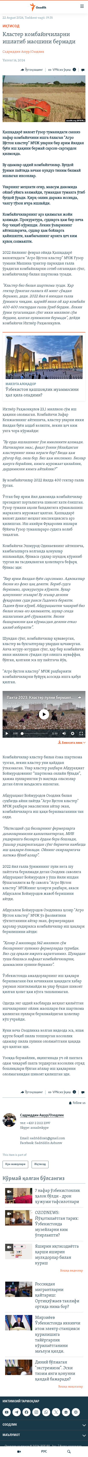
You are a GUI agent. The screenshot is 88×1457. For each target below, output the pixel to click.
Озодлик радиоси (30, 703)
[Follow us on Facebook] (26, 1412)
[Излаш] (69, 1451)
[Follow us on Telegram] (16, 1412)
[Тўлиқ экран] (81, 733)
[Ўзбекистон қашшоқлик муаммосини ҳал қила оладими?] (44, 357)
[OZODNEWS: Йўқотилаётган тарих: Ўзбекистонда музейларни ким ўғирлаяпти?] (18, 1218)
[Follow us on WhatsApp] (46, 1412)
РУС (44, 1451)
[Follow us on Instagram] (36, 1412)
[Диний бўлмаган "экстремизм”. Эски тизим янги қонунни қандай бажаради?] (18, 1367)
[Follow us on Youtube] (7, 1412)
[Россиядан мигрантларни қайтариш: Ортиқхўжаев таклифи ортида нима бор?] (18, 1289)
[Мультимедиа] (19, 1451)
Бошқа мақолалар (70, 1386)
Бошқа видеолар (71, 1270)
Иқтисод (11, 26)
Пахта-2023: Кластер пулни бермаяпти (41, 698)
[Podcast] (76, 1412)
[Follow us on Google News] (66, 1412)
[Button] (32, 70)
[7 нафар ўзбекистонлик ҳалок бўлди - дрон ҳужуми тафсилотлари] (18, 1195)
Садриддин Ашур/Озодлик (23, 52)
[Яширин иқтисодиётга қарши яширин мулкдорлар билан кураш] (18, 1251)
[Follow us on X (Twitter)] (56, 1412)
